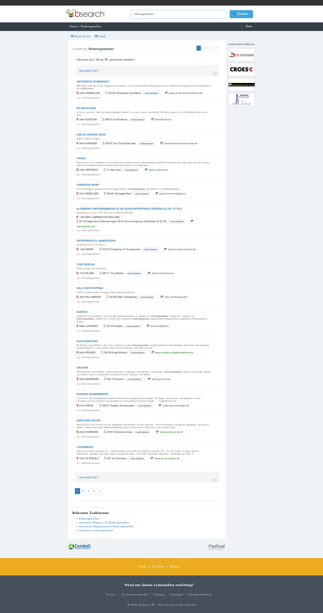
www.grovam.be (161, 379)
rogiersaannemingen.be (175, 405)
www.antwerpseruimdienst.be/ (186, 93)
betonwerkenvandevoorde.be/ (181, 143)
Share (248, 26)
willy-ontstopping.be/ (176, 297)
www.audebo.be (160, 326)
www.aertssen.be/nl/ (171, 432)
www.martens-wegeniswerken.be (174, 352)
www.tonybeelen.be (163, 273)
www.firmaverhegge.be (172, 193)
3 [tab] (207, 48)
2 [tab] (203, 48)
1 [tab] (198, 48)
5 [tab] (216, 48)
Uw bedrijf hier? (89, 70)
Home (142, 566)
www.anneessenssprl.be (182, 249)
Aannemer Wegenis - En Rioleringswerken (104, 522)
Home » (75, 26)
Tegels (102, 36)
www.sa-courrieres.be (167, 458)
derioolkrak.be (163, 119)
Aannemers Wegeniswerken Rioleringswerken (106, 526)
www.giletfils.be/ (86, 226)
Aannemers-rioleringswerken (96, 530)
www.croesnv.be (158, 169)
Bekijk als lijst (82, 36)
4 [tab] (212, 48)
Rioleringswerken (89, 519)
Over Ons (158, 566)
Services (174, 566)
